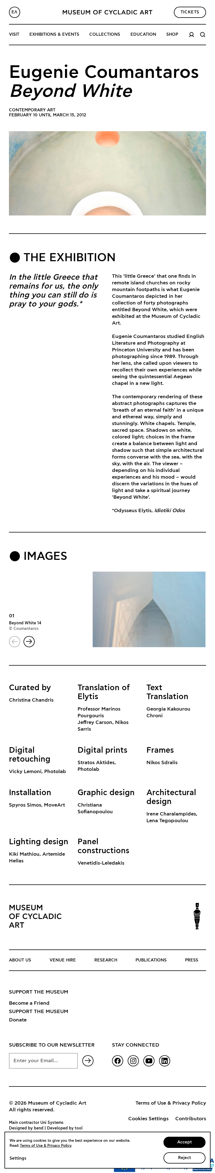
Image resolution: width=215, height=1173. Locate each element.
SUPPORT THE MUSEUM (38, 1011)
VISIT (14, 34)
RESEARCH (105, 960)
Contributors (190, 1118)
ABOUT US (20, 960)
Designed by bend (26, 1128)
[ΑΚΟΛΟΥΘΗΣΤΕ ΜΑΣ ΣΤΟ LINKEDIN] (164, 1060)
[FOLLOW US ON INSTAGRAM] (133, 1060)
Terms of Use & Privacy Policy (170, 1103)
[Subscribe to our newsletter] (88, 1060)
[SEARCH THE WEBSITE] (202, 34)
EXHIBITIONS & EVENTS (54, 34)
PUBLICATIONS (151, 960)
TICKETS (190, 12)
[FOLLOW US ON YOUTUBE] (149, 1060)
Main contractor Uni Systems (36, 1123)
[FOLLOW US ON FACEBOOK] (117, 1060)
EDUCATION (143, 34)
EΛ (14, 12)
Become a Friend (29, 1003)
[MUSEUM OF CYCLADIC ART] (107, 12)
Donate (18, 1020)
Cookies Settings (148, 1118)
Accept (184, 1142)
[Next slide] (29, 641)
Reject (184, 1158)
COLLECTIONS (104, 34)
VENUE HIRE (63, 960)
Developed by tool (65, 1128)
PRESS (191, 960)
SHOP (172, 34)
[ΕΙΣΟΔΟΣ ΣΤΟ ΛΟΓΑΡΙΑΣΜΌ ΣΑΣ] (191, 34)
